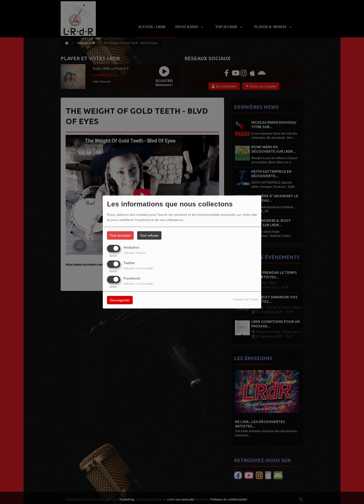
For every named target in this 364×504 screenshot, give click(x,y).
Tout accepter (120, 235)
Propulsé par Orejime (246, 299)
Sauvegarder (120, 300)
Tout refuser (149, 235)
